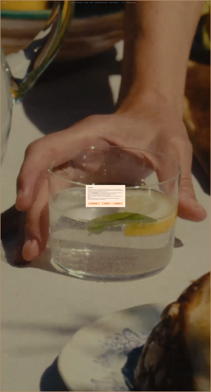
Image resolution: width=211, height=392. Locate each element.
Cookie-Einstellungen (94, 203)
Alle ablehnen (106, 203)
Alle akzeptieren (117, 203)
